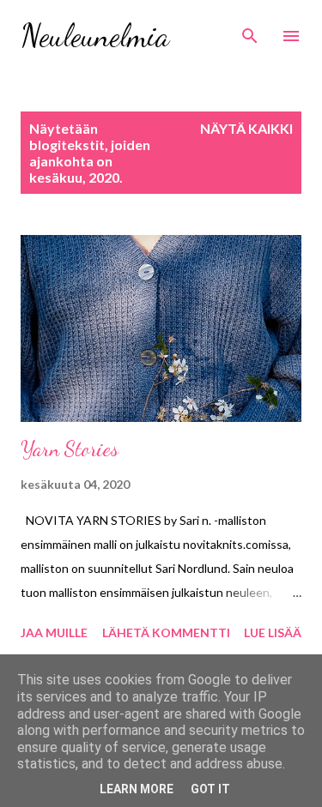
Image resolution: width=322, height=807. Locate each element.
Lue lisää (272, 632)
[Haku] (250, 31)
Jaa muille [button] (54, 632)
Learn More (136, 789)
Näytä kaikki (246, 128)
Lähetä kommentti (166, 632)
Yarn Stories (69, 449)
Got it (210, 789)
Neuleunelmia (95, 35)
